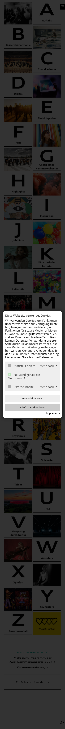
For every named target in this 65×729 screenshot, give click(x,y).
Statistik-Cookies (24, 366)
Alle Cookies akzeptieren (32, 407)
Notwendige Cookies (27, 375)
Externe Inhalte (24, 387)
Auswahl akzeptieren (32, 398)
